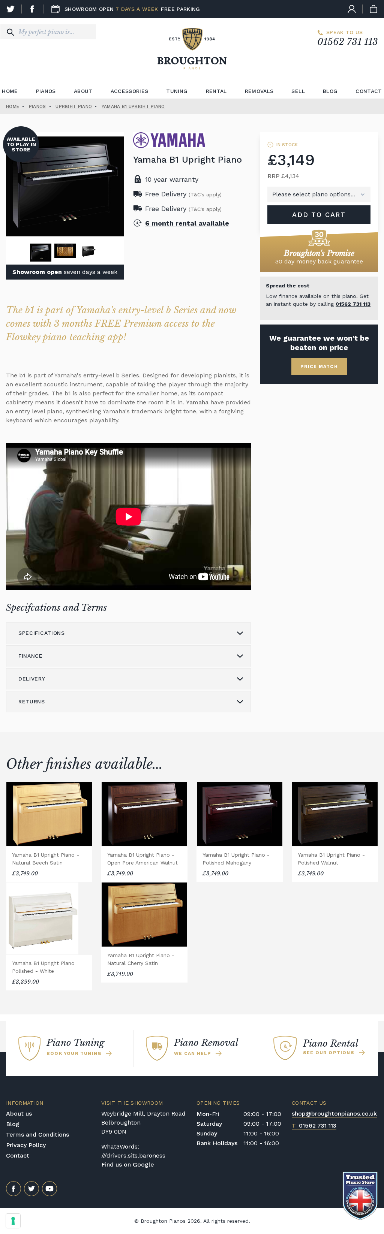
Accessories (129, 91)
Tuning (177, 91)
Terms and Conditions (37, 1134)
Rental (216, 91)
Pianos (46, 91)
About (83, 91)
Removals (259, 91)
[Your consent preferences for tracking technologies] (13, 1221)
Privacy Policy (26, 1145)
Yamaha (197, 402)
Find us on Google (127, 1164)
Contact (17, 1155)
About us (19, 1113)
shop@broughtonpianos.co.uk (334, 1113)
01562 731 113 (347, 41)
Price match (319, 366)
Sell (297, 91)
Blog (330, 91)
